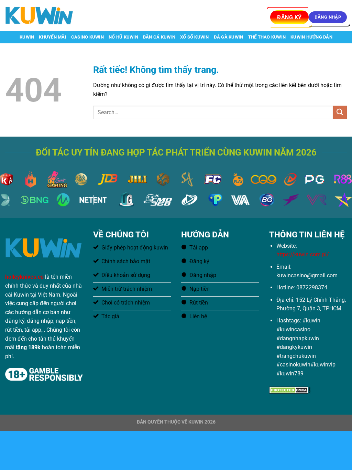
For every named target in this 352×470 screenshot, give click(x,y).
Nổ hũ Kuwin (123, 37)
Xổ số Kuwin (194, 37)
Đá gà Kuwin (228, 37)
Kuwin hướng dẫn (311, 37)
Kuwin (27, 37)
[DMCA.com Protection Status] (289, 389)
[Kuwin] (39, 15)
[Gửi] (340, 112)
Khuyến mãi (52, 37)
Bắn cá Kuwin (159, 37)
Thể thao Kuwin (267, 37)
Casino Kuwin (87, 37)
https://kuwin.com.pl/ (302, 254)
